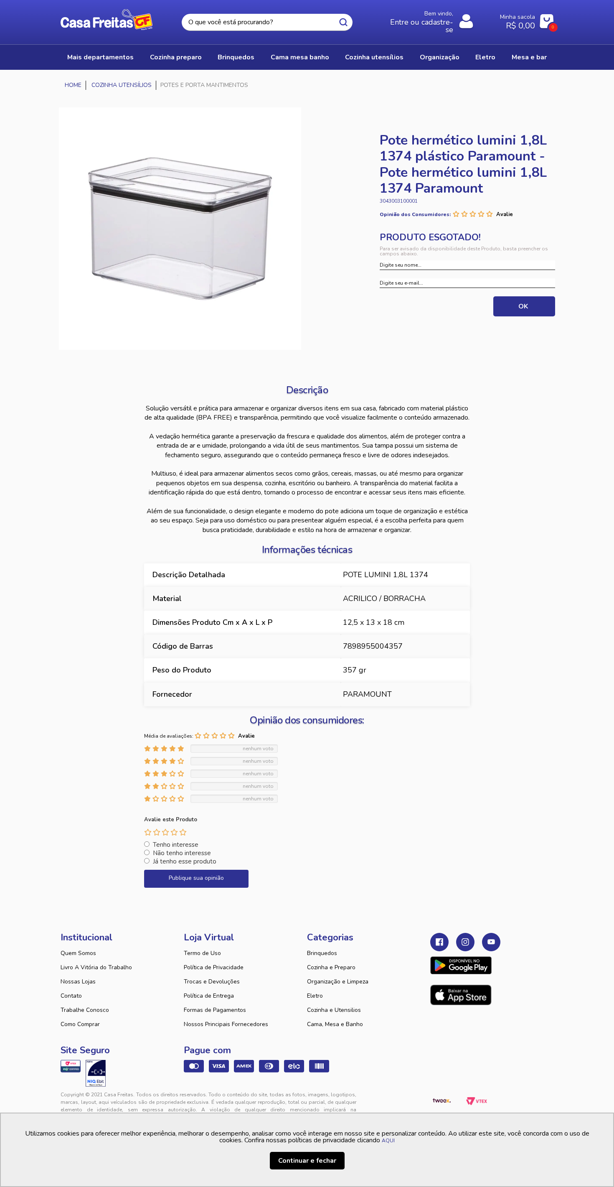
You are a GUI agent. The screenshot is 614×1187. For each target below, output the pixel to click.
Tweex (441, 1101)
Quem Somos (78, 953)
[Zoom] (180, 228)
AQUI (388, 1140)
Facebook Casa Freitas (439, 942)
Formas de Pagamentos (215, 1010)
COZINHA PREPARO (176, 57)
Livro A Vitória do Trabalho (96, 967)
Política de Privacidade (214, 967)
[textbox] (267, 22)
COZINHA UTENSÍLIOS (374, 57)
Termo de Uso (202, 953)
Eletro (315, 996)
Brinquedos (322, 953)
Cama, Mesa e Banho (335, 1024)
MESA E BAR (529, 57)
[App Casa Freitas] (461, 965)
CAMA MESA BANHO (300, 57)
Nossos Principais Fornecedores (226, 1024)
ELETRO (485, 57)
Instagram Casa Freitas (465, 942)
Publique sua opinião (196, 878)
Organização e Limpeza (337, 982)
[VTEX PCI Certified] (71, 1066)
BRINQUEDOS (236, 57)
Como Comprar (80, 1024)
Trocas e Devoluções (212, 982)
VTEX (476, 1101)
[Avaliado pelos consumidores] (96, 1073)
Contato (71, 996)
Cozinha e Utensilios (334, 1010)
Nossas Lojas (78, 982)
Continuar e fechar (307, 1160)
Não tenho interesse (182, 853)
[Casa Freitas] (73, 85)
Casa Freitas (106, 19)
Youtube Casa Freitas (491, 942)
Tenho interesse (175, 845)
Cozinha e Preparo (331, 967)
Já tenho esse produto (184, 861)
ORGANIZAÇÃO (439, 57)
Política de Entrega (209, 996)
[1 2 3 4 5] (165, 832)
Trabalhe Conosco (85, 1010)
